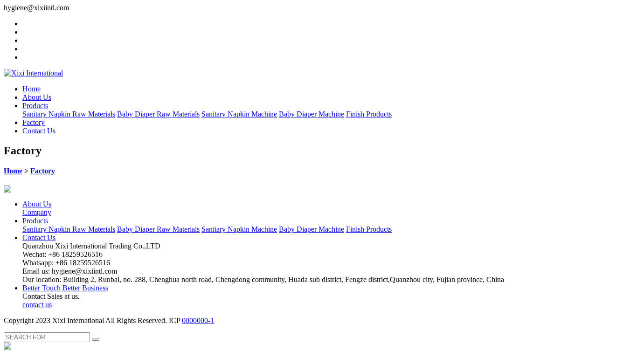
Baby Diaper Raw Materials (158, 114)
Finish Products (369, 114)
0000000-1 (198, 320)
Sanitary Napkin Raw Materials (68, 114)
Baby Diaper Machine (311, 114)
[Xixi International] (33, 73)
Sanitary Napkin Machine (239, 114)
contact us (37, 305)
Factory (33, 122)
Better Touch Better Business (65, 288)
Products (35, 106)
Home (31, 89)
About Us (36, 97)
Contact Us (38, 131)
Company (36, 212)
